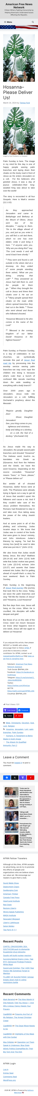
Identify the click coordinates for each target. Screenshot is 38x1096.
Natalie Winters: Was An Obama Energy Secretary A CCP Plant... (26, 802)
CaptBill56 (7, 1014)
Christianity (16, 723)
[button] (33, 22)
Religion (11, 726)
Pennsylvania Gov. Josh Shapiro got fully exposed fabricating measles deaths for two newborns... (26, 826)
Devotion (25, 723)
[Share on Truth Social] (22, 777)
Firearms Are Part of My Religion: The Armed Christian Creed (17, 1017)
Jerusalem (19, 729)
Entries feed (8, 1073)
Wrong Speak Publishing (13, 912)
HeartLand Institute (11, 901)
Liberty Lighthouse (11, 923)
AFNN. (26, 648)
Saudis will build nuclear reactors (17, 955)
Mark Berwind (9, 999)
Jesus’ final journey (14, 588)
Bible (8, 723)
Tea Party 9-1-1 (9, 930)
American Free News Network (19, 6)
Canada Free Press (11, 897)
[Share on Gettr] (30, 777)
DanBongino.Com (10, 890)
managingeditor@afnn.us (13, 656)
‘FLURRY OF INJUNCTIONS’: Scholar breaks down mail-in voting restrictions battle (18, 979)
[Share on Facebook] (7, 777)
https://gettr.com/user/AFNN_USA (20, 691)
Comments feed (10, 1077)
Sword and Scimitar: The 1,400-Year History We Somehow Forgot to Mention (18, 971)
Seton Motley (8, 926)
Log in (5, 1069)
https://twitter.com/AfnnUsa (18, 685)
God (32, 723)
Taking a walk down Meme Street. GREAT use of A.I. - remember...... (26, 814)
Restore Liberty (9, 908)
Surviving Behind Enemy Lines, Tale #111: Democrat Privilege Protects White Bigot (18, 962)
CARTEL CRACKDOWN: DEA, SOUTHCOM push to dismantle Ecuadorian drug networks (16, 949)
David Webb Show (11, 883)
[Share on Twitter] (14, 777)
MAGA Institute (9, 915)
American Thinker (10, 894)
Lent (5, 726)
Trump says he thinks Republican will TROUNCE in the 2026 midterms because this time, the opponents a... (26, 790)
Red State (7, 905)
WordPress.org (9, 1080)
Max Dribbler (8, 1042)
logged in (18, 763)
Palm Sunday (17, 732)
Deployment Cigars (11, 887)
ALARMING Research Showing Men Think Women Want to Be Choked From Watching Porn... (26, 838)
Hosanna (10, 729)
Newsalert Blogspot (11, 919)
